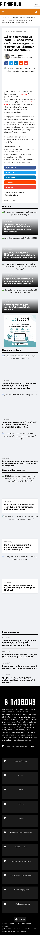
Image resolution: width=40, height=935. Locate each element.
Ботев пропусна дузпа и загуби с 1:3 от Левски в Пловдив (17, 307)
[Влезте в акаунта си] (36, 12)
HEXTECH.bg (21, 929)
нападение (19, 193)
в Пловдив (6, 18)
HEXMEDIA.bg (23, 932)
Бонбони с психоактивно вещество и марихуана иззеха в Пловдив (17, 547)
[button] (6, 63)
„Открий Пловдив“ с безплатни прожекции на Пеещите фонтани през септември (19, 642)
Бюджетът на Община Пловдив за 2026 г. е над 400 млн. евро (19, 655)
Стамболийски (11, 195)
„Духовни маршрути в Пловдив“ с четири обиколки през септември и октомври (20, 255)
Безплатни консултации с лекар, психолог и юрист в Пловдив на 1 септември (18, 281)
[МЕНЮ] (3, 12)
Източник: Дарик (10, 200)
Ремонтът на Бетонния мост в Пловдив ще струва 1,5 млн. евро (19, 667)
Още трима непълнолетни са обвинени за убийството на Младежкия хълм (19, 506)
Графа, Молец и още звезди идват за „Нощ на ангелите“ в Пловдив (18, 680)
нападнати (22, 94)
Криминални (17, 18)
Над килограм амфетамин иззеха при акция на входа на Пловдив (19, 587)
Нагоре (21, 919)
